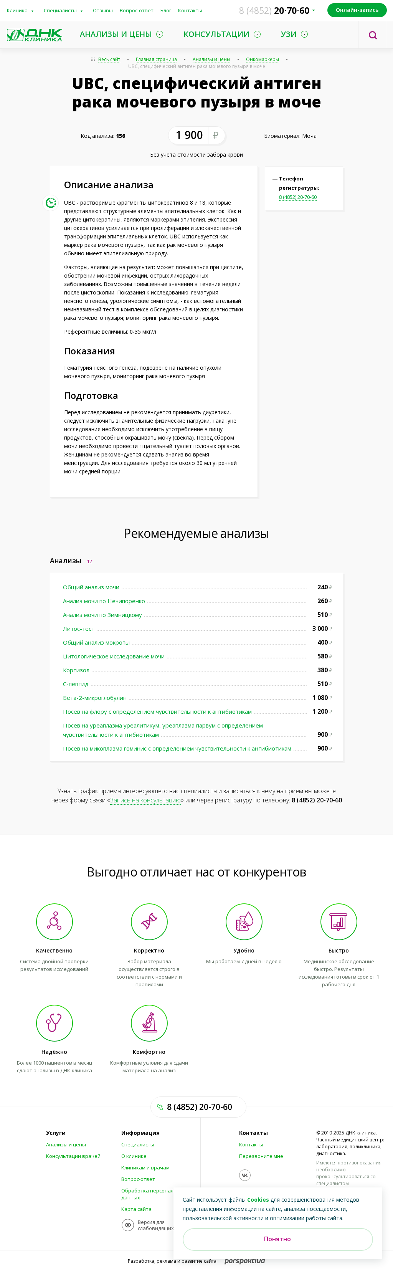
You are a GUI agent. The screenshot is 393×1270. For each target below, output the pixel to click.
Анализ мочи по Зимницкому (102, 614)
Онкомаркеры (262, 59)
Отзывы (103, 10)
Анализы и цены (211, 59)
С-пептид (76, 684)
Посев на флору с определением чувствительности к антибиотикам (157, 711)
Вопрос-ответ (137, 10)
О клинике (134, 1156)
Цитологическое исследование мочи (114, 656)
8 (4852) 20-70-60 (298, 196)
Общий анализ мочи (91, 587)
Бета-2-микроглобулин (95, 697)
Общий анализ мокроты (96, 642)
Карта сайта (136, 1209)
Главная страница (156, 59)
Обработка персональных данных (153, 1194)
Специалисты (60, 10)
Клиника (17, 10)
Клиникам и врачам (145, 1167)
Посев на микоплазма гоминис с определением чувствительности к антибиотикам (177, 748)
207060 (274, 10)
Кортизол (76, 670)
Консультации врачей (73, 1156)
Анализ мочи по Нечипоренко (104, 601)
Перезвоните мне (261, 1156)
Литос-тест (78, 628)
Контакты (190, 10)
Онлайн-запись (357, 9)
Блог (165, 10)
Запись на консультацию (145, 800)
